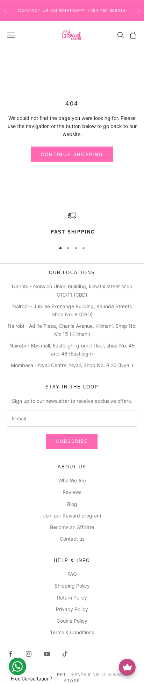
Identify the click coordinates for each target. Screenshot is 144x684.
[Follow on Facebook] (10, 653)
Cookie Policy (72, 621)
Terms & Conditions (72, 632)
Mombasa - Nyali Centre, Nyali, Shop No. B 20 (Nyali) (72, 365)
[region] (72, 223)
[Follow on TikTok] (65, 653)
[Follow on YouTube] (46, 653)
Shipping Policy (72, 586)
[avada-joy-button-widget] (127, 667)
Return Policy (72, 598)
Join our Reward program (72, 516)
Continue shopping (72, 154)
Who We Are (72, 480)
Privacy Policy (72, 609)
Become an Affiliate (72, 527)
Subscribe (72, 441)
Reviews (72, 492)
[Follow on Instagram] (28, 653)
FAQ (72, 574)
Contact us (72, 539)
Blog (72, 504)
